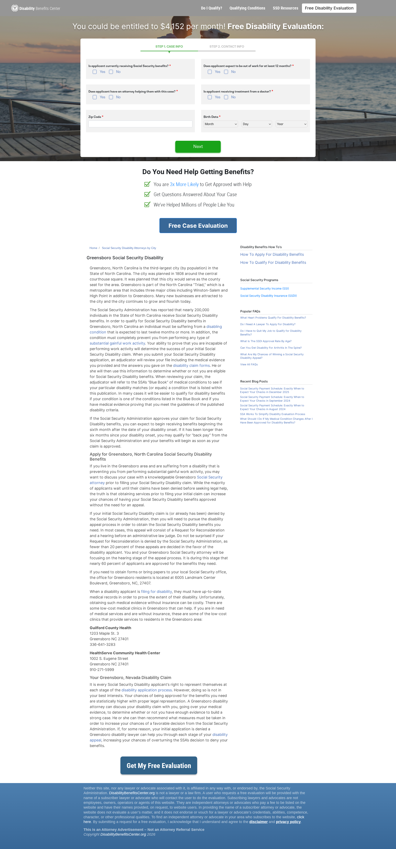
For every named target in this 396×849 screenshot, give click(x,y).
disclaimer (258, 822)
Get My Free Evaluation (159, 765)
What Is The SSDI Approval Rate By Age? (265, 341)
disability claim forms (191, 365)
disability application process (146, 690)
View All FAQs (249, 364)
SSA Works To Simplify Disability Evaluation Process (272, 414)
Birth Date (211, 116)
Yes (102, 72)
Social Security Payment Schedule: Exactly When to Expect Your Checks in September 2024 (272, 398)
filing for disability (156, 591)
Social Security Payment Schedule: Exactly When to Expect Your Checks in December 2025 (272, 390)
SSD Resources (285, 8)
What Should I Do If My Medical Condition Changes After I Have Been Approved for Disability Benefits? (276, 420)
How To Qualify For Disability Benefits (273, 262)
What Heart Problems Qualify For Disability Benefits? (273, 317)
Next (198, 146)
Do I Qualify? (211, 8)
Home (93, 248)
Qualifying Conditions (247, 8)
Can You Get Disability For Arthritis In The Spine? (271, 347)
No (118, 72)
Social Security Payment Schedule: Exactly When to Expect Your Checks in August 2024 (272, 407)
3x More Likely (184, 184)
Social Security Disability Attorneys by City (129, 248)
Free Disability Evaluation (329, 8)
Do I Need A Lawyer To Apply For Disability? (267, 324)
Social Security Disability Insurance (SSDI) (268, 295)
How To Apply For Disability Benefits (272, 254)
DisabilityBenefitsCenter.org (132, 793)
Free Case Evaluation (198, 225)
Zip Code (94, 116)
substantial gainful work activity (117, 343)
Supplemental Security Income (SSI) (264, 288)
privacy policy (288, 822)
